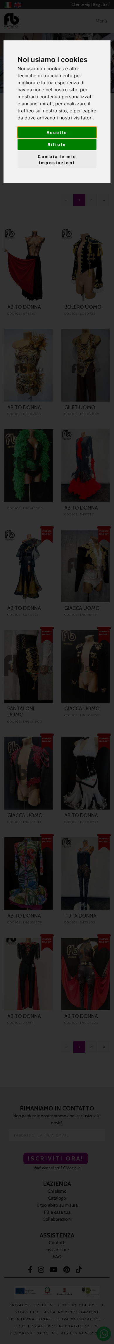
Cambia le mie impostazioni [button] (57, 159)
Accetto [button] (57, 132)
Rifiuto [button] (57, 144)
